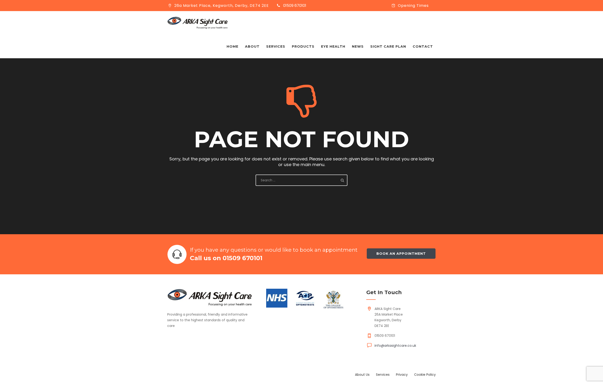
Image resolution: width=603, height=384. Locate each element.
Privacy (402, 374)
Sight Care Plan (388, 46)
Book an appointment (401, 253)
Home (232, 46)
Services (275, 46)
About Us (362, 374)
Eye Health (333, 46)
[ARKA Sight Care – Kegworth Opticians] (197, 23)
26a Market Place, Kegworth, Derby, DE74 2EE (221, 5)
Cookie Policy (425, 374)
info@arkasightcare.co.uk (395, 345)
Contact (423, 46)
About (252, 46)
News (358, 46)
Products (303, 46)
